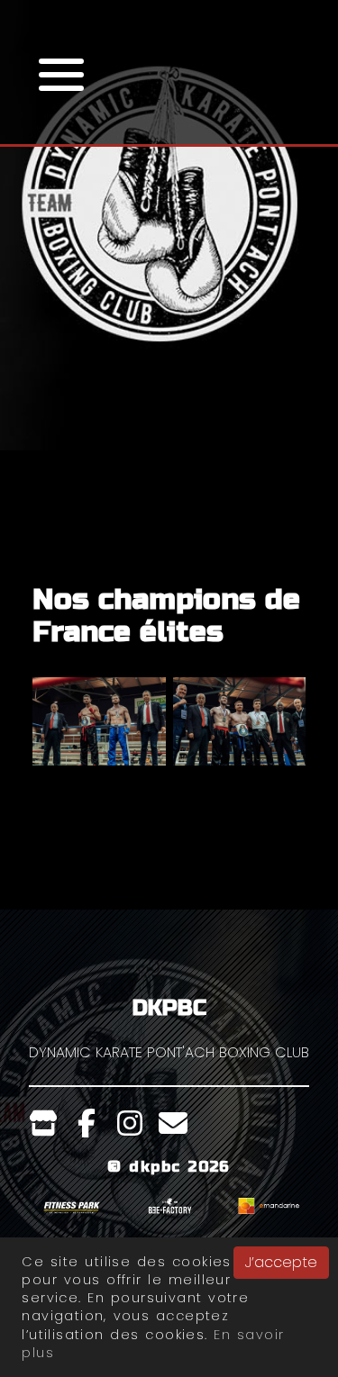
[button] (61, 72)
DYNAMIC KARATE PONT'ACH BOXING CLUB (169, 1052)
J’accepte (281, 1262)
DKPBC (169, 1008)
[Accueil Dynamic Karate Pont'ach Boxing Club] (169, 299)
